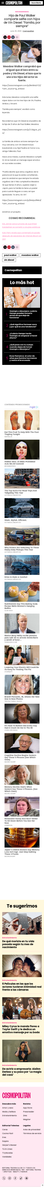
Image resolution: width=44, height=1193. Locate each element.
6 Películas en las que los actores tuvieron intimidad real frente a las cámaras (22, 987)
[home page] (14, 3)
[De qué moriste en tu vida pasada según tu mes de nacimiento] (22, 923)
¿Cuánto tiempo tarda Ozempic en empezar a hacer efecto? (23, 335)
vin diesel (9, 259)
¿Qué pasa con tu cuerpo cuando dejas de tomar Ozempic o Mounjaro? (21, 347)
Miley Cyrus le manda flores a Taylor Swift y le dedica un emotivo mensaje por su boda (21, 1029)
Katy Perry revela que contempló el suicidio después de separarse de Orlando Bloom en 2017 (21, 236)
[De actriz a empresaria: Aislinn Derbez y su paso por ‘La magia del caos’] (22, 1051)
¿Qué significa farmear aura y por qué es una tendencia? (23, 325)
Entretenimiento (22, 12)
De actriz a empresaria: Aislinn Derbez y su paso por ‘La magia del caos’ (21, 1072)
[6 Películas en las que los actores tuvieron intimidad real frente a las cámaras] (22, 966)
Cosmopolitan (28, 31)
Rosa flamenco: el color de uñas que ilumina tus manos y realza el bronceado (23, 358)
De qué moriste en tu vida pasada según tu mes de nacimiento (18, 944)
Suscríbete (36, 3)
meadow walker (30, 255)
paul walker (10, 255)
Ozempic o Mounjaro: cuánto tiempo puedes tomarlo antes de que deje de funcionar (23, 314)
